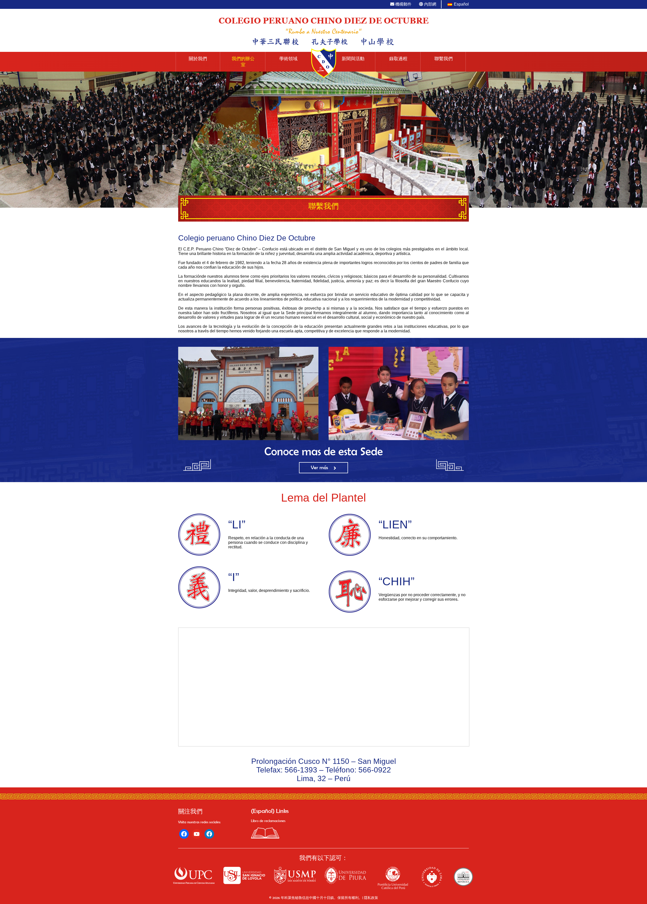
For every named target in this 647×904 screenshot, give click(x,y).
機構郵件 (402, 4)
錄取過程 (398, 58)
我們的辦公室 (243, 61)
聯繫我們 (443, 58)
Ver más (319, 467)
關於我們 (198, 58)
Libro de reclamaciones (268, 821)
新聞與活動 (353, 58)
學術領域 (288, 58)
